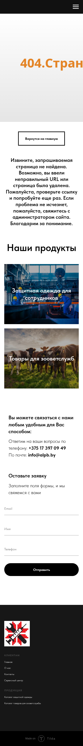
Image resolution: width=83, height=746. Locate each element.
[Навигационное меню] (76, 7)
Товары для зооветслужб (41, 697)
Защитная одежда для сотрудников (41, 633)
